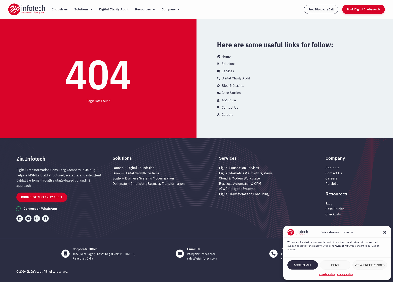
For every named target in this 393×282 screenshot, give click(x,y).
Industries (60, 9)
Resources (143, 9)
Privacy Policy (345, 274)
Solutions (81, 9)
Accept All (303, 265)
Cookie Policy (327, 274)
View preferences (370, 265)
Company (168, 9)
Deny (335, 265)
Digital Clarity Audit (114, 9)
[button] (385, 232)
